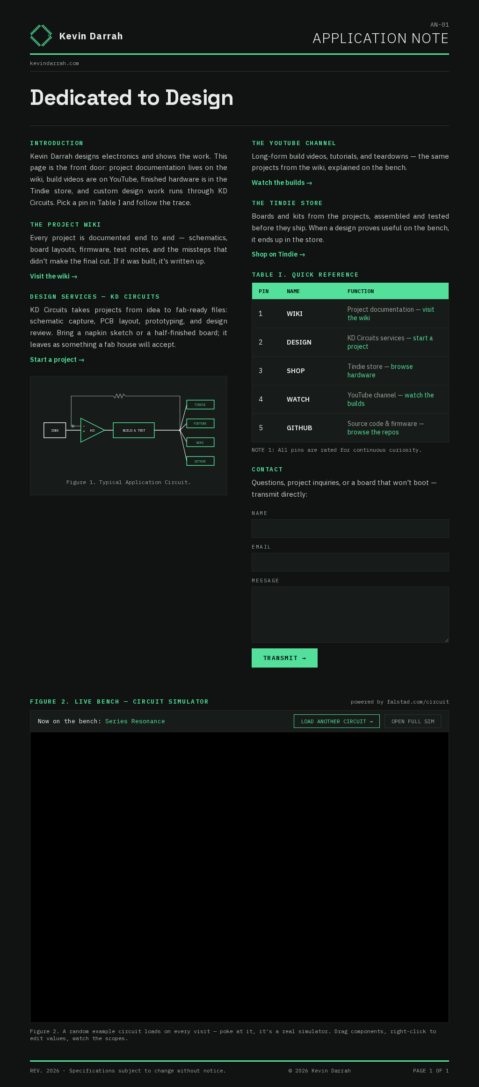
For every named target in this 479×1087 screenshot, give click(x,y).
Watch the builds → (282, 182)
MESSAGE (266, 580)
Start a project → (57, 359)
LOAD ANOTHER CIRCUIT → (337, 721)
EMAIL (262, 547)
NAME (260, 513)
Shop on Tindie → (278, 254)
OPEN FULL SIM (413, 721)
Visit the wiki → (54, 276)
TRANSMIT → (284, 658)
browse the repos (373, 432)
